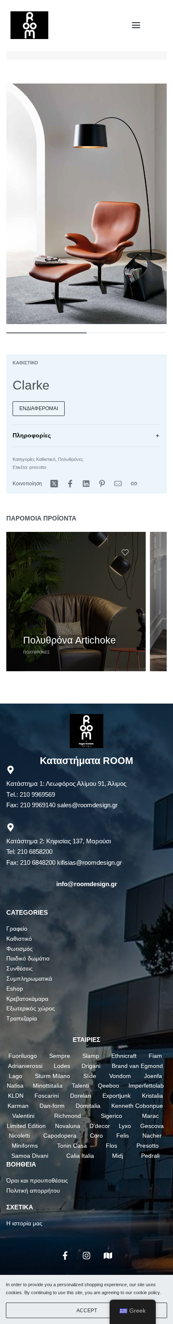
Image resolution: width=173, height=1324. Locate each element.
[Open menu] (136, 25)
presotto (37, 467)
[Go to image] (46, 332)
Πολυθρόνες (70, 459)
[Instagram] (86, 1255)
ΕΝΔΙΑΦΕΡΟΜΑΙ (38, 408)
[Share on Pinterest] (102, 483)
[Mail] (118, 483)
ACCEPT (86, 1311)
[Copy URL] (134, 483)
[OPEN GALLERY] (86, 204)
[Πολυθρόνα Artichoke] (76, 601)
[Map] (108, 1255)
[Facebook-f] (65, 1255)
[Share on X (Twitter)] (54, 483)
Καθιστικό (25, 362)
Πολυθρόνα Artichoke (69, 640)
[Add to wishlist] (125, 552)
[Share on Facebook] (70, 483)
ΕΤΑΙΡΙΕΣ (86, 1039)
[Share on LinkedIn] (86, 483)
